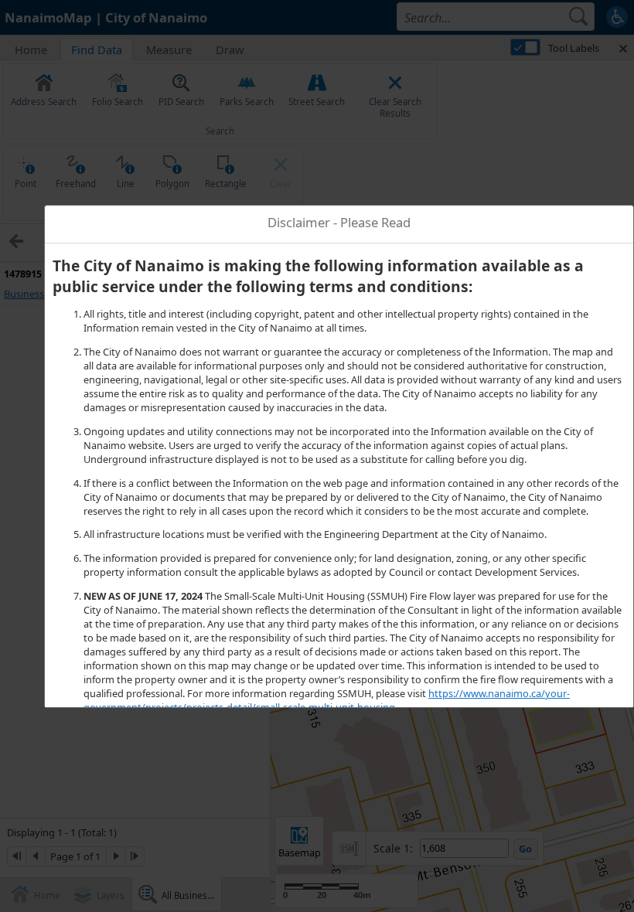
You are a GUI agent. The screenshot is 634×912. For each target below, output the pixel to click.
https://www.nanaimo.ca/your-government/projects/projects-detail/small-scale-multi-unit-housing (327, 700)
